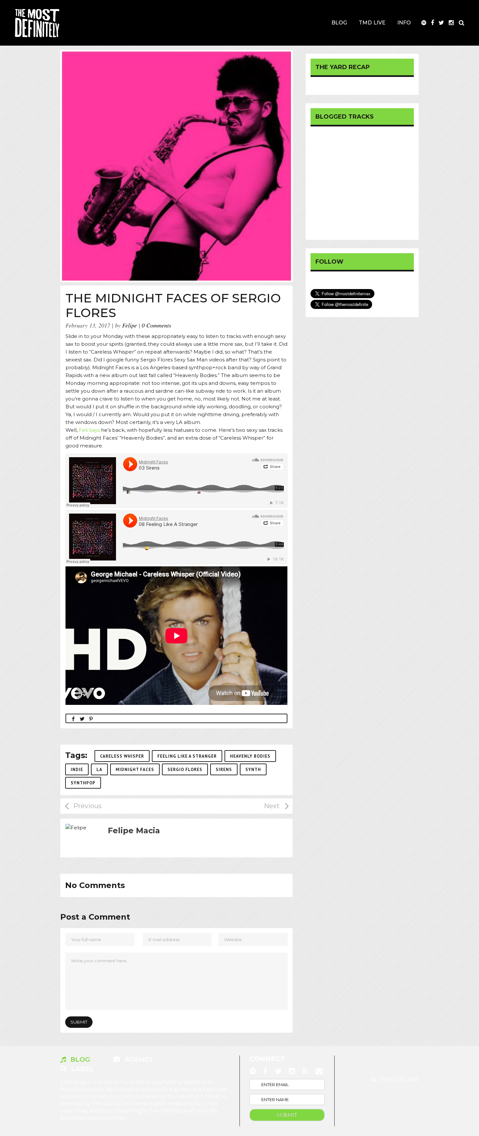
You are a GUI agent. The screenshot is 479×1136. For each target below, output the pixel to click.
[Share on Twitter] (82, 718)
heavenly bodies (250, 756)
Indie (77, 769)
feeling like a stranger (187, 756)
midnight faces (135, 769)
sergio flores (184, 769)
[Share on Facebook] (73, 718)
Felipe (129, 325)
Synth (253, 769)
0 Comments (156, 325)
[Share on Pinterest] (91, 718)
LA (99, 769)
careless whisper (122, 756)
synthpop (83, 783)
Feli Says (89, 430)
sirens (224, 769)
